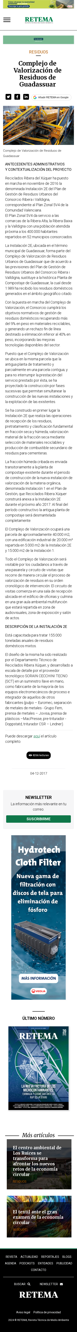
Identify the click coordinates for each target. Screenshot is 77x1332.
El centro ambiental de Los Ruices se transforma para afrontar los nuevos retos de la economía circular (37, 1161)
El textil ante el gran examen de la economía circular (38, 1217)
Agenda (10, 1263)
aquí (36, 736)
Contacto (38, 1270)
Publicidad (64, 1263)
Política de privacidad (47, 1312)
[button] (8, 97)
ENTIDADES (45, 1263)
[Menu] (7, 20)
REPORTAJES (50, 1256)
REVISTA (11, 1256)
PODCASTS (27, 1263)
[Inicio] (39, 20)
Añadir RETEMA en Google (53, 97)
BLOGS (66, 1256)
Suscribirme (38, 819)
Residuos (38, 52)
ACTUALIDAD (29, 1256)
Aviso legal (23, 1312)
